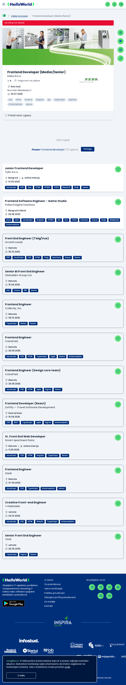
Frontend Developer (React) (25, 403)
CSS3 (56, 187)
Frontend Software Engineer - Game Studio (36, 201)
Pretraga (88, 149)
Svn (66, 220)
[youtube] (109, 587)
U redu (21, 675)
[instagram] (101, 587)
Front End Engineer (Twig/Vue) (27, 238)
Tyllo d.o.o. (11, 172)
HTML (37, 187)
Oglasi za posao (19, 16)
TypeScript (11, 323)
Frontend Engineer (18, 304)
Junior (85, 187)
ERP (25, 290)
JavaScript (11, 187)
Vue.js (94, 220)
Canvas (84, 220)
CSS (22, 187)
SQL (8, 290)
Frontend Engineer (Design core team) (33, 370)
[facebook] (120, 33)
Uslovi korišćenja (53, 588)
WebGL (40, 521)
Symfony (56, 257)
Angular (40, 220)
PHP (8, 257)
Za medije (49, 601)
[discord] (101, 596)
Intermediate (12, 224)
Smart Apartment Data (19, 440)
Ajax (30, 187)
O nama (48, 580)
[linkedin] (120, 50)
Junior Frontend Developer (24, 168)
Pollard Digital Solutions (20, 205)
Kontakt (48, 606)
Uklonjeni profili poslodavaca (60, 597)
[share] (120, 58)
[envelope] (109, 596)
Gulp (76, 187)
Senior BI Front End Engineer (25, 271)
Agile (53, 356)
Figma (48, 389)
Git (59, 220)
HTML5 (47, 187)
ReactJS (66, 187)
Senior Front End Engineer (23, 535)
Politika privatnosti (54, 593)
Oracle (17, 290)
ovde (67, 667)
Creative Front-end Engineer (25, 502)
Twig (46, 257)
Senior (77, 257)
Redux (23, 323)
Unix (17, 220)
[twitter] (120, 41)
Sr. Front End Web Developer (25, 436)
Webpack (114, 220)
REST (16, 422)
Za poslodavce (52, 584)
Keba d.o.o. (14, 76)
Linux (8, 220)
